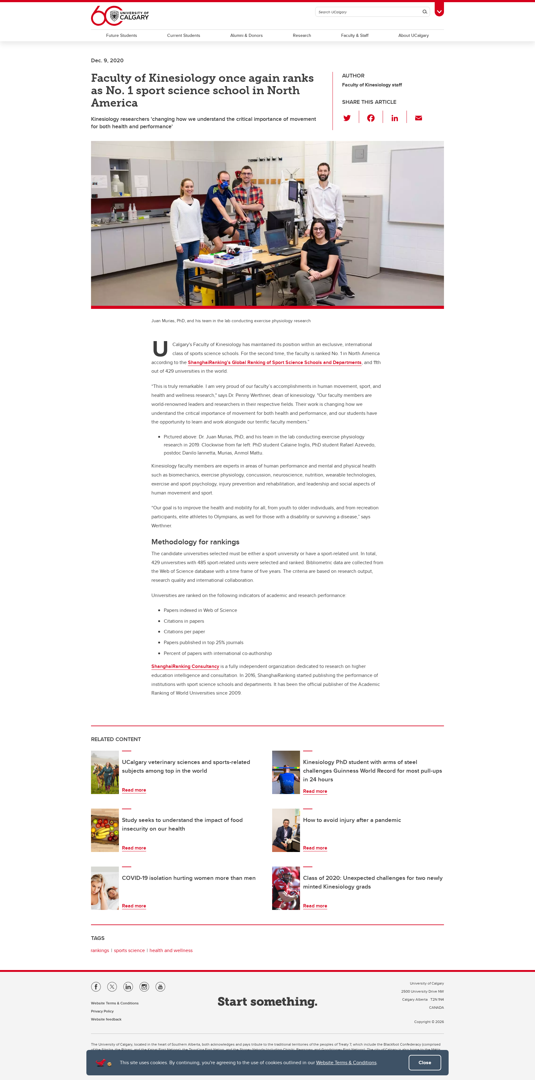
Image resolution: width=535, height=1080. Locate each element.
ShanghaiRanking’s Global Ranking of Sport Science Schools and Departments (275, 362)
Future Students (121, 35)
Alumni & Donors (246, 35)
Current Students (183, 35)
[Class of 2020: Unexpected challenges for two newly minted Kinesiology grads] (286, 888)
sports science (129, 950)
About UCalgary (413, 35)
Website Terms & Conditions (346, 1062)
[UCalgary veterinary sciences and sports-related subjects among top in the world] (105, 772)
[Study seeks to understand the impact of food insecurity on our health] (105, 830)
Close (425, 1062)
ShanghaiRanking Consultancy (185, 666)
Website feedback (106, 1019)
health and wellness (171, 950)
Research (302, 35)
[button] (350, 117)
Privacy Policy (102, 1011)
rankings (100, 950)
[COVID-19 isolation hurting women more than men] (105, 888)
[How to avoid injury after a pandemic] (286, 830)
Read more (134, 789)
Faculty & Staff (354, 35)
